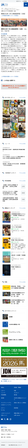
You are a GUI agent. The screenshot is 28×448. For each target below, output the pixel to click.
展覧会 (2, 387)
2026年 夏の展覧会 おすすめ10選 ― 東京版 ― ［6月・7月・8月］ (18, 294)
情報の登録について (18, 413)
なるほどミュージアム (6, 404)
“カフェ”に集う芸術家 (16, 227)
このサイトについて (5, 413)
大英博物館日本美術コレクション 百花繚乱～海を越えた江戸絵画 (18, 214)
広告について (4, 415)
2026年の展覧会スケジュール (20, 398)
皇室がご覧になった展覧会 (16, 340)
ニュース (3, 392)
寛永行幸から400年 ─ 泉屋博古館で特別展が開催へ (14, 150)
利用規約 (3, 445)
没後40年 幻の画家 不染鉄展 (18, 255)
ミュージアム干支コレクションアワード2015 (10, 9)
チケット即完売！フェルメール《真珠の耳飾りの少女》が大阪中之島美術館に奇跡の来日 (14, 157)
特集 (15, 390)
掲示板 (15, 394)
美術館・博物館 (17, 387)
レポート (3, 390)
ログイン (3, 407)
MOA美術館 (4, 34)
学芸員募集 (3, 394)
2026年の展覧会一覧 (14, 324)
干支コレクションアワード (10, 8)
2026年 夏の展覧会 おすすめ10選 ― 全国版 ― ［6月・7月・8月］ (18, 301)
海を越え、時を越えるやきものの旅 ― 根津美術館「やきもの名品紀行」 (14, 164)
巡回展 (10, 317)
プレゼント (16, 392)
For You (3, 410)
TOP (2, 8)
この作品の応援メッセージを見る (9, 15)
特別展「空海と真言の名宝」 (17, 240)
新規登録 (16, 407)
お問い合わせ (17, 415)
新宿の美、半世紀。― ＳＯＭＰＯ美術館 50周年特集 (18, 287)
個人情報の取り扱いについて (15, 445)
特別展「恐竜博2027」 (16, 267)
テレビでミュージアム (14, 332)
